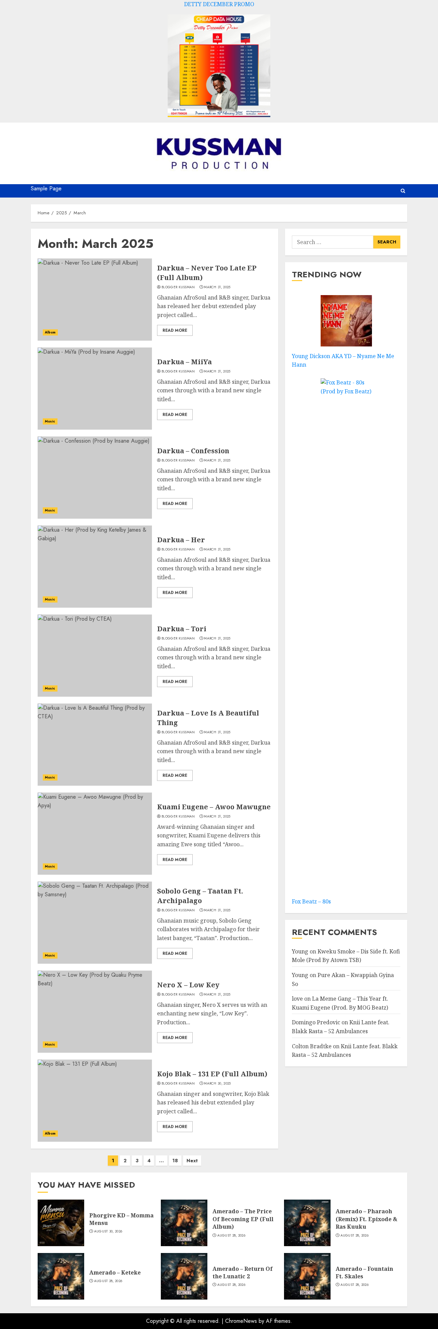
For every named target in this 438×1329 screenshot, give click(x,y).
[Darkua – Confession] (95, 477)
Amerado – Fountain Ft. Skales (364, 1272)
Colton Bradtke (312, 1046)
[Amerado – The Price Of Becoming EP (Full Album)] (184, 1223)
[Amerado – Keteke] (61, 1276)
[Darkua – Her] (95, 567)
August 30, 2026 (108, 1231)
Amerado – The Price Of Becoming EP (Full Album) (242, 1218)
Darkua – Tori (181, 628)
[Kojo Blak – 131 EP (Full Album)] (95, 1101)
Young (300, 951)
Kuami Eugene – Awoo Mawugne (214, 806)
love (297, 999)
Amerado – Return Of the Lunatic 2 (242, 1272)
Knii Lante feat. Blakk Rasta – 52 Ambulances (345, 1050)
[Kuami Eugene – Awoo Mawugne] (95, 834)
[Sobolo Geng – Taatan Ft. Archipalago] (95, 923)
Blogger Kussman (178, 287)
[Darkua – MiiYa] (95, 388)
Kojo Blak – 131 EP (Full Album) (212, 1073)
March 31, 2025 (217, 287)
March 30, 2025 (217, 1083)
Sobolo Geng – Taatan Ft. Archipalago (200, 895)
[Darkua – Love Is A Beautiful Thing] (95, 745)
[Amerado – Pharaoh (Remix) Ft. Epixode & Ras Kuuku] (307, 1223)
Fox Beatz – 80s (311, 901)
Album (50, 332)
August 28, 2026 (231, 1235)
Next (192, 1160)
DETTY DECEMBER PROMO (219, 4)
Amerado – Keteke (115, 1272)
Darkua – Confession (193, 450)
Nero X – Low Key (188, 984)
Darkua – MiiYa (184, 361)
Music (50, 421)
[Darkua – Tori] (95, 656)
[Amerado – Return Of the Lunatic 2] (184, 1276)
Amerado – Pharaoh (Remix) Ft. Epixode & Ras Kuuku (366, 1218)
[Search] (403, 191)
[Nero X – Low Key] (95, 1012)
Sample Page (46, 188)
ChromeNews (241, 1321)
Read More (175, 330)
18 (175, 1160)
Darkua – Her (181, 539)
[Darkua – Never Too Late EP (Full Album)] (95, 299)
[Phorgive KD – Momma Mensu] (61, 1223)
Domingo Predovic (316, 1022)
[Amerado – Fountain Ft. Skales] (307, 1276)
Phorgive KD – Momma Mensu (121, 1219)
